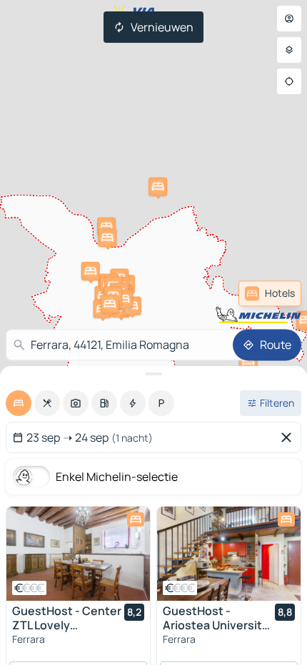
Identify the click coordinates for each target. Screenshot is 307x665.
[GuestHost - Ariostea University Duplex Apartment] (229, 554)
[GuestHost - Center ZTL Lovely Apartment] (78, 554)
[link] (269, 293)
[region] (78, 554)
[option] (18, 403)
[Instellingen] (289, 50)
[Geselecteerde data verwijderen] (289, 437)
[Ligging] (289, 81)
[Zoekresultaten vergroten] (153, 374)
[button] (158, 187)
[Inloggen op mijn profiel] (289, 18)
